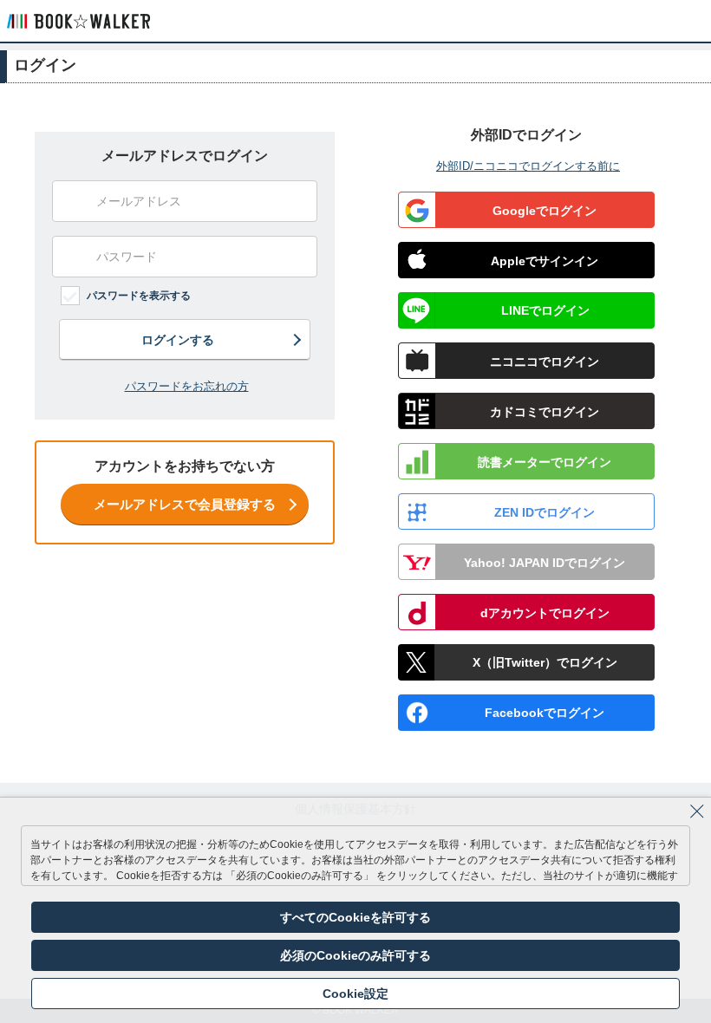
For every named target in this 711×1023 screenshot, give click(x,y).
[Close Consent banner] (697, 811)
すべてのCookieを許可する (355, 917)
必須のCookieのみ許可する (355, 955)
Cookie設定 (355, 993)
